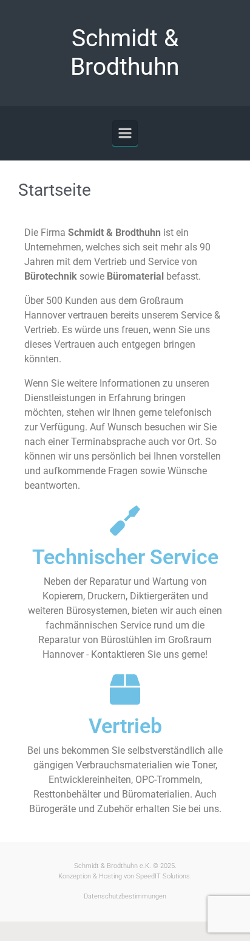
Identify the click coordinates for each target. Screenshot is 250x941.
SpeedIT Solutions (163, 876)
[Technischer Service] (125, 520)
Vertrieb (125, 726)
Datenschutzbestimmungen (125, 896)
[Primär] (125, 133)
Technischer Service (125, 557)
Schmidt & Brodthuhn (125, 52)
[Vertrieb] (125, 689)
